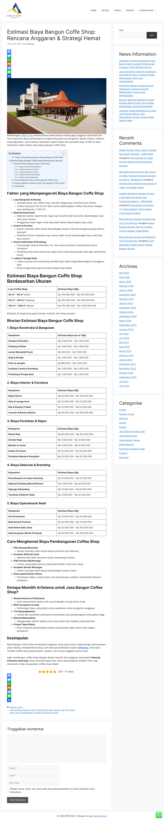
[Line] (56, 72)
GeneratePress (100, 816)
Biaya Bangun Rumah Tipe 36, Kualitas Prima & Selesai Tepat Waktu (137, 227)
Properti (123, 453)
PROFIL (117, 10)
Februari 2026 (126, 286)
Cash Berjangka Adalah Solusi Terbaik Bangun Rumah (136, 245)
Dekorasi (123, 418)
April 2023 (124, 347)
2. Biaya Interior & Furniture (28, 169)
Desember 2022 (127, 364)
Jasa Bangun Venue (129, 440)
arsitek (122, 410)
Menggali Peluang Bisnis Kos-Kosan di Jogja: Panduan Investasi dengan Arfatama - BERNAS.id (137, 176)
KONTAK (130, 10)
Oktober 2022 (126, 373)
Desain (122, 423)
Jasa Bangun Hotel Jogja (132, 431)
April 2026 (124, 277)
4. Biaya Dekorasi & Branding (29, 175)
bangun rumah (16, 707)
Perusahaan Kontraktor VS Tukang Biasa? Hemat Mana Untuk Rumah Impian (136, 209)
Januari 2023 (126, 360)
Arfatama (83, 647)
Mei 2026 (124, 273)
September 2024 (128, 316)
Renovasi (124, 457)
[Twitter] (56, 56)
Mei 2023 (124, 342)
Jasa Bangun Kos (128, 436)
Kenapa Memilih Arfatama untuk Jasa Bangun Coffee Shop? (40, 183)
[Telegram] (56, 68)
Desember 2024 (127, 307)
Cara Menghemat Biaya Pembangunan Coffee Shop (36, 180)
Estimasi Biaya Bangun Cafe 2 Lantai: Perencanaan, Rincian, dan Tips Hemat (42, 710)
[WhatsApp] (56, 60)
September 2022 (127, 377)
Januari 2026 (126, 290)
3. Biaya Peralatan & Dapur (28, 172)
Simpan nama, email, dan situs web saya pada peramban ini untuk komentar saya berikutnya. (52, 790)
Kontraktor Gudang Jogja (132, 449)
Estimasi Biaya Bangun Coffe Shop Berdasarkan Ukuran (36, 160)
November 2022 (127, 368)
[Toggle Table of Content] (62, 154)
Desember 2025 (127, 294)
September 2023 (128, 325)
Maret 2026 (125, 281)
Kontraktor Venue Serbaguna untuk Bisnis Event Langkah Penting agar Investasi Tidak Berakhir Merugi (137, 64)
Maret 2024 (125, 320)
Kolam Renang (126, 444)
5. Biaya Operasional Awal (28, 177)
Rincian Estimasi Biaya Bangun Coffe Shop (32, 164)
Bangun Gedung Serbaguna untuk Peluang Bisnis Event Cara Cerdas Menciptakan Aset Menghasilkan (136, 103)
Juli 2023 (124, 334)
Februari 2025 (126, 299)
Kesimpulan (19, 186)
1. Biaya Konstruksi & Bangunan (29, 167)
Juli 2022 (124, 381)
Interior (122, 427)
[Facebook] (56, 52)
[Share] (56, 76)
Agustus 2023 (126, 329)
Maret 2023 (125, 351)
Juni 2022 (124, 386)
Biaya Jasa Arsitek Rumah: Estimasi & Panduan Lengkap (34, 713)
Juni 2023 (124, 338)
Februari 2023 (126, 355)
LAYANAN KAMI (146, 10)
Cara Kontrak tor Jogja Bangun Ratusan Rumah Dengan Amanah (136, 162)
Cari (121, 30)
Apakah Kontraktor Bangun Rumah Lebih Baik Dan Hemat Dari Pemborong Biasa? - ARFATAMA (137, 197)
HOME (93, 10)
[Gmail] (56, 64)
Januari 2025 (126, 303)
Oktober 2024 (126, 312)
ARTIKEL (105, 10)
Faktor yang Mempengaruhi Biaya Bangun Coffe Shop (39, 157)
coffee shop (26, 135)
